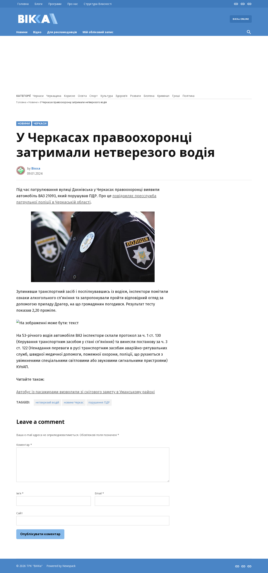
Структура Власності (98, 4)
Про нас (72, 4)
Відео (37, 32)
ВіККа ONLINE (241, 18)
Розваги (135, 96)
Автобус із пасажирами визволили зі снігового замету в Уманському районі (85, 392)
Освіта (82, 96)
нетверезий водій (47, 402)
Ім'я (20, 493)
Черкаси (38, 96)
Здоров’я (121, 96)
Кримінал (163, 96)
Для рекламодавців (62, 32)
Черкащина (53, 96)
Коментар (24, 445)
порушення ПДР (99, 402)
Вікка (35, 168)
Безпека (149, 96)
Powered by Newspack (61, 566)
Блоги (38, 4)
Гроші (176, 96)
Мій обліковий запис (98, 32)
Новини (21, 32)
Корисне (69, 96)
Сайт (19, 513)
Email (99, 493)
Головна (23, 4)
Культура (106, 96)
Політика (188, 96)
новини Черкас (74, 402)
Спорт (93, 96)
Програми (54, 4)
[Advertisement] (134, 64)
